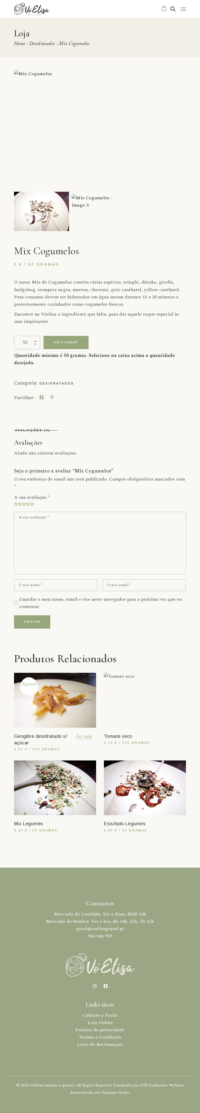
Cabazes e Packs (100, 1015)
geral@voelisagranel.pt (100, 928)
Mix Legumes (28, 823)
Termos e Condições (100, 1037)
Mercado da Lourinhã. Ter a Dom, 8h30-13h (100, 914)
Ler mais (84, 736)
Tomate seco (118, 736)
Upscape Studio (115, 1093)
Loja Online (100, 1022)
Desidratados (57, 383)
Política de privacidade (100, 1029)
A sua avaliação (31, 497)
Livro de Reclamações (100, 1044)
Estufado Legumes (124, 823)
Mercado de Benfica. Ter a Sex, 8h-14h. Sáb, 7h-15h (100, 921)
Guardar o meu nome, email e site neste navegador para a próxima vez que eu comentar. (100, 603)
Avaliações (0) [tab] (32, 430)
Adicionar (66, 342)
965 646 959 (100, 935)
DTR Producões (153, 1085)
